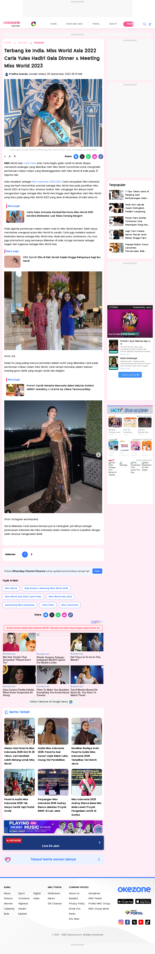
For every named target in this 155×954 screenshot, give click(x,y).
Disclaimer (94, 893)
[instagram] (120, 922)
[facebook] (127, 922)
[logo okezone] (134, 889)
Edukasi (22, 914)
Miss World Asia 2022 (60, 597)
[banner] (53, 832)
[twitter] (134, 922)
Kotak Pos (75, 909)
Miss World (11, 588)
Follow (97, 571)
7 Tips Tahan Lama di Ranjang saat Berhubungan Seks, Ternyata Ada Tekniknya (137, 195)
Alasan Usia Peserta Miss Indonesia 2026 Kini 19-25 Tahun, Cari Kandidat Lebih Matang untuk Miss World (19, 756)
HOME (7, 43)
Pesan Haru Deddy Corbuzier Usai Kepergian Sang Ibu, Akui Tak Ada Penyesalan (136, 222)
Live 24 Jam (50, 845)
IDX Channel (55, 904)
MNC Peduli (95, 898)
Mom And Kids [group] (74, 24)
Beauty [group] (113, 24)
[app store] (143, 901)
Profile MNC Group (99, 904)
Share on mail (94, 156)
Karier (72, 914)
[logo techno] (11, 24)
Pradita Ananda (18, 74)
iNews (51, 898)
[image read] (12, 262)
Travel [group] (96, 24)
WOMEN (22, 43)
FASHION (39, 43)
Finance (8, 898)
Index (36, 898)
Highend (23, 904)
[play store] (125, 901)
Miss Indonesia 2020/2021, (46, 182)
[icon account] (6, 74)
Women (8, 904)
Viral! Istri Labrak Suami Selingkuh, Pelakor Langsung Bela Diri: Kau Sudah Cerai (136, 208)
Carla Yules (30, 163)
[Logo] (33, 24)
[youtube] (141, 922)
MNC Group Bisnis (98, 909)
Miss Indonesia (69, 605)
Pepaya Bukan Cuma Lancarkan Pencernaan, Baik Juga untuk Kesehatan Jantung (136, 248)
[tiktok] (147, 922)
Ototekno (24, 898)
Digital (37, 893)
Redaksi (73, 898)
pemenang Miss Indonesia (19, 605)
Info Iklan (74, 919)
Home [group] (53, 24)
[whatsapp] (88, 156)
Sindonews (54, 893)
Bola (6, 914)
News (7, 893)
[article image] (116, 195)
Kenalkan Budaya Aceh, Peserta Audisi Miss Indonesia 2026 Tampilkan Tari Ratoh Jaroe (85, 756)
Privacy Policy (77, 904)
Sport (21, 893)
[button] (134, 24)
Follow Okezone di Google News (49, 702)
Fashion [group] (131, 24)
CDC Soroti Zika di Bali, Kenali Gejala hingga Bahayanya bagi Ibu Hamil (62, 259)
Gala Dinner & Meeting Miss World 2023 (46, 588)
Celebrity (9, 909)
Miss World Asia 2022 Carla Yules (23, 597)
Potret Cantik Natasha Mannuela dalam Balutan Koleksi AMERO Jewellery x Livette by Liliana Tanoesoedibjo (60, 388)
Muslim (22, 909)
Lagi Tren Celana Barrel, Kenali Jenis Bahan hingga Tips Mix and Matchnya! (136, 235)
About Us (74, 893)
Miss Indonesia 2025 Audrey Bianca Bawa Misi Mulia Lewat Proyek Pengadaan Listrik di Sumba (86, 807)
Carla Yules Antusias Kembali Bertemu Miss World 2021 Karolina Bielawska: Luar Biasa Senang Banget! (60, 214)
